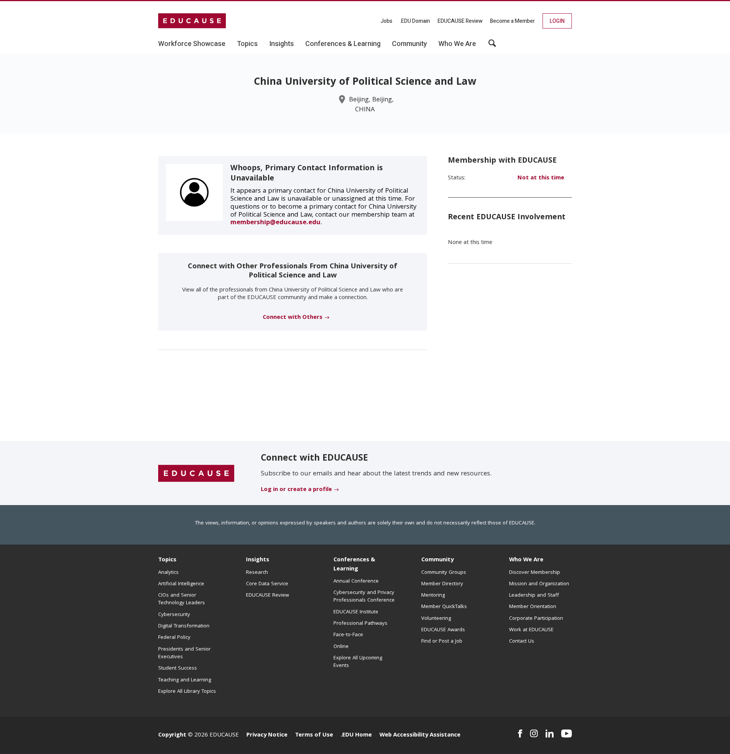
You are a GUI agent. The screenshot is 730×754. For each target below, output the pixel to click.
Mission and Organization (539, 584)
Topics (167, 560)
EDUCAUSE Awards (443, 630)
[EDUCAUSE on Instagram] (534, 733)
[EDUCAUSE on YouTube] (566, 733)
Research (257, 573)
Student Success (177, 668)
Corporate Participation (536, 619)
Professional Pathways (360, 623)
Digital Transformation (183, 626)
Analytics (168, 573)
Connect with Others (292, 318)
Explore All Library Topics (187, 691)
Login (557, 21)
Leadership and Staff (534, 595)
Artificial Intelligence (181, 584)
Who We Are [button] (457, 44)
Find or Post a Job (441, 641)
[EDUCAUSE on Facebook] (520, 733)
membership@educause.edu (275, 222)
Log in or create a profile (296, 490)
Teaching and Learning (184, 680)
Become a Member (512, 21)
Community (437, 560)
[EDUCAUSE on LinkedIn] (550, 733)
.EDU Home (356, 735)
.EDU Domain (415, 21)
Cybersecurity (174, 615)
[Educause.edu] (196, 473)
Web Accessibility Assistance (419, 735)
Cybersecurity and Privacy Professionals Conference (364, 597)
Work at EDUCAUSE (531, 630)
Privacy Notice (266, 735)
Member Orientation (532, 607)
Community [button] (409, 44)
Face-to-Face (348, 635)
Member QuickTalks (444, 607)
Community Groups (443, 573)
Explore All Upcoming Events (357, 662)
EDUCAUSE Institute (355, 612)
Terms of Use (314, 735)
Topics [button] (247, 44)
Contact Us (521, 641)
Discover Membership (534, 573)
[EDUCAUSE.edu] (192, 21)
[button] (492, 46)
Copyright (172, 735)
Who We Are (526, 560)
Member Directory (442, 584)
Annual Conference (356, 581)
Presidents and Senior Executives (184, 653)
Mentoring (433, 595)
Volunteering (436, 619)
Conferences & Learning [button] (343, 44)
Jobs (386, 21)
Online (341, 647)
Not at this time (540, 178)
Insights (257, 560)
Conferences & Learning (354, 564)
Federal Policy (174, 638)
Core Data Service (267, 584)
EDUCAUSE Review (460, 21)
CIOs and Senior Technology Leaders (181, 599)
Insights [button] (281, 44)
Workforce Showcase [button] (191, 44)
